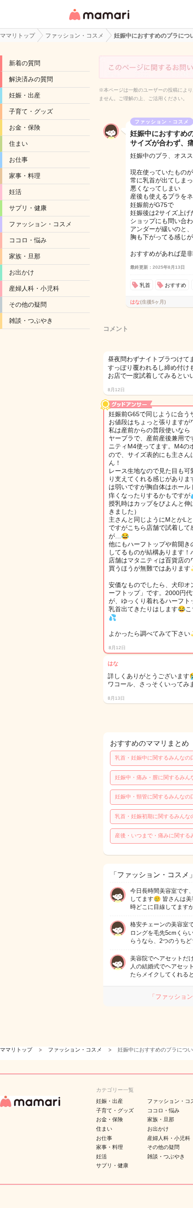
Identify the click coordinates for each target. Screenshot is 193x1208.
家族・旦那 (24, 256)
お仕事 (18, 159)
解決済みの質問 (31, 79)
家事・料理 (24, 175)
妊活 (15, 191)
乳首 (145, 285)
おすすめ (175, 285)
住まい (18, 143)
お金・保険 (24, 127)
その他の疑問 (28, 304)
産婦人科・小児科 (34, 288)
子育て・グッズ (31, 111)
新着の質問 (24, 63)
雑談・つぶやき (31, 320)
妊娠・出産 (24, 95)
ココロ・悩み (28, 240)
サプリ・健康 (28, 207)
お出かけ (21, 272)
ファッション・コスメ (40, 224)
